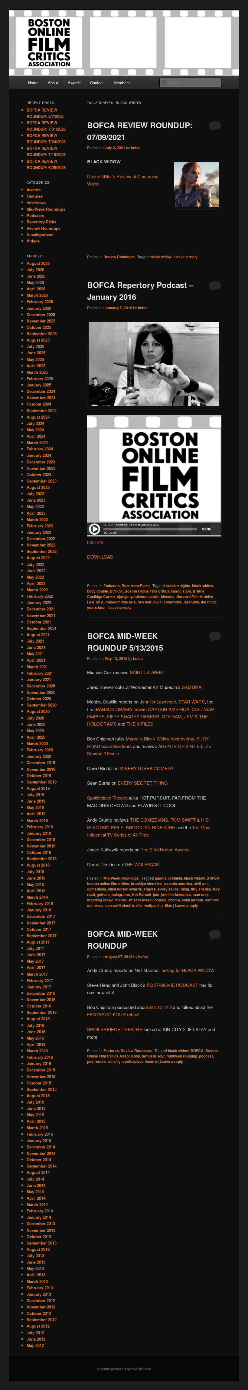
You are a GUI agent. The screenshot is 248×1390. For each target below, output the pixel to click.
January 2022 (39, 602)
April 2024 (36, 436)
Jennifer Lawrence (158, 701)
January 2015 (39, 1140)
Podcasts (111, 585)
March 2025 (37, 372)
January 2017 (39, 987)
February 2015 (40, 1134)
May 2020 (35, 730)
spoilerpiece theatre (139, 1061)
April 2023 (36, 513)
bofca (136, 147)
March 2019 (37, 820)
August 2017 (38, 942)
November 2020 (41, 692)
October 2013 (39, 1236)
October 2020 (39, 698)
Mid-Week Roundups (121, 878)
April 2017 (36, 967)
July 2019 (35, 794)
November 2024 (41, 397)
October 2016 (39, 1006)
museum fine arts (121, 602)
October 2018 (39, 852)
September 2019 (42, 782)
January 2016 (39, 1063)
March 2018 (37, 897)
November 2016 (41, 999)
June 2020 (36, 724)
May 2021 (35, 654)
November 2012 (41, 1307)
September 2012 (42, 1319)
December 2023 (41, 462)
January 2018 (39, 910)
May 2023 (35, 506)
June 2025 (36, 353)
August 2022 (38, 557)
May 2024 (35, 430)
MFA (100, 602)
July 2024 (35, 423)
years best (96, 607)
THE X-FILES (139, 723)
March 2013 (37, 1281)
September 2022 (42, 551)
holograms (121, 894)
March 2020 (37, 743)
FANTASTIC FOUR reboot (113, 1014)
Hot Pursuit (141, 894)
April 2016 (36, 1044)
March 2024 (37, 442)
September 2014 (42, 1166)
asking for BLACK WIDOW (188, 970)
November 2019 (41, 769)
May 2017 (35, 961)
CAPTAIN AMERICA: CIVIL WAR (181, 709)
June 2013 (36, 1262)
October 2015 (39, 1083)
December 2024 (41, 391)
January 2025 (39, 385)
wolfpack (152, 905)
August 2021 (38, 634)
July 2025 (35, 346)
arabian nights (178, 585)
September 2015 (42, 1089)
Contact (97, 82)
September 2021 (42, 628)
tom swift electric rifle (123, 905)
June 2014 (36, 1185)
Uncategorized (40, 234)
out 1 (157, 602)
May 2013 (35, 1268)
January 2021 (39, 679)
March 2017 (37, 974)
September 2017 (42, 935)
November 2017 (41, 923)
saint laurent (192, 900)
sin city (114, 1061)
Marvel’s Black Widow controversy (160, 738)
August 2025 (38, 340)
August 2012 (38, 1326)
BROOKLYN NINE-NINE (150, 827)
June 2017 (36, 954)
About (53, 82)
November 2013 (41, 1230)
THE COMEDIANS (149, 820)
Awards (74, 82)
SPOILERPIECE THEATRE (114, 1029)
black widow (161, 256)
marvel (121, 900)
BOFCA (116, 591)
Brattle (198, 591)
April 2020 (36, 737)
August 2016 (38, 1018)
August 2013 (38, 1249)
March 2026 (37, 295)
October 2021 (39, 622)
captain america (178, 883)
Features (111, 1050)
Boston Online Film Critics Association (158, 591)
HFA (90, 602)
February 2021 (40, 673)
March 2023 (37, 519)
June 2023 (36, 500)
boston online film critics (108, 883)
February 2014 (40, 1211)
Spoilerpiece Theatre (107, 797)
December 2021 (41, 609)
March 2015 (37, 1128)
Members (121, 82)
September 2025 (42, 333)
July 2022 (35, 564)
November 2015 (41, 1076)
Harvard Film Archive (194, 596)
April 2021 (36, 660)
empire (150, 889)
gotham (103, 894)
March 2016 (37, 1051)
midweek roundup (182, 1056)
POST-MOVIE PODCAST (172, 985)
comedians (96, 889)
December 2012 (41, 1300)
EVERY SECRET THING (143, 783)
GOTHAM (172, 716)
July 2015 (35, 1102)
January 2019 (39, 833)
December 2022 (41, 538)
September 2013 (42, 1243)
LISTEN (95, 542)
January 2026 (39, 308)
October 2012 (39, 1313)
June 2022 (36, 570)
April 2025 (36, 366)
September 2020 (42, 705)
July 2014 (35, 1179)
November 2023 (41, 468)
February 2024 (40, 449)
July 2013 (35, 1255)
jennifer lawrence (176, 894)
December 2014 (41, 1147)
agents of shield (168, 878)
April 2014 (36, 1198)
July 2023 (35, 493)
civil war (201, 883)
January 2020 (39, 756)
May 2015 (35, 1115)
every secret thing (173, 889)
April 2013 (36, 1275)
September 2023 (42, 481)
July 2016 (35, 1025)
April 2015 (36, 1121)
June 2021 (36, 647)
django (123, 596)
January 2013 (39, 1294)
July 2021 (35, 641)
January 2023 (39, 532)
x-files (167, 905)
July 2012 (35, 1332)
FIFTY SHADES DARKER (133, 716)
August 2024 (38, 417)
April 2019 (36, 814)
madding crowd (100, 900)
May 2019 (35, 807)
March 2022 (37, 590)
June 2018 (36, 878)
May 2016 (35, 1038)
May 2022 (35, 577)
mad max (201, 894)
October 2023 (39, 474)
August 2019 (38, 788)
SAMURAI (192, 687)
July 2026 (35, 269)
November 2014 (41, 1153)
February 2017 (40, 980)
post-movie (96, 1061)
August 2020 (38, 711)
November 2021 (41, 615)
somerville (173, 602)
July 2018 (35, 871)
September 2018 (42, 858)
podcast (206, 1056)
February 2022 (40, 596)
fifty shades (201, 889)
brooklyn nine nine (146, 883)
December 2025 (41, 314)
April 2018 (36, 891)
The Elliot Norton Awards (165, 849)
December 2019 (41, 762)
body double (97, 591)
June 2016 (36, 1031)
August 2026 (38, 263)
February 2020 (40, 750)
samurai (212, 900)
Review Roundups (119, 256)
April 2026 (36, 289)
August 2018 (38, 865)
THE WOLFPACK (141, 864)
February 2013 (40, 1288)
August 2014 (38, 1172)
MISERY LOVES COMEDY (146, 768)
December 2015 (41, 1070)
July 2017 (35, 948)
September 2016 (42, 1012)
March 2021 (37, 667)
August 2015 (38, 1095)
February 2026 (40, 301)
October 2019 (39, 775)
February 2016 (40, 1057)
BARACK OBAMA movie (120, 709)
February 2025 (40, 378)
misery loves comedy (147, 900)
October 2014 (39, 1159)
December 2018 (41, 839)
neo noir (145, 602)
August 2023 (38, 487)
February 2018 (40, 903)
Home (33, 82)
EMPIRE (96, 716)
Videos (33, 241)
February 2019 (40, 827)
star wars (95, 905)
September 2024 (42, 410)
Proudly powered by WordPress (124, 1369)
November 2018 (41, 846)
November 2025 (41, 321)
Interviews (36, 202)
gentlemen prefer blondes (152, 596)
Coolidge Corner (101, 596)
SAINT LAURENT (147, 672)
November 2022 (41, 545)
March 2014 (37, 1204)
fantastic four (153, 1056)
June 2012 (36, 1339)
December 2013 (41, 1223)
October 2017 (39, 929)
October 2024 (39, 404)
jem (156, 894)
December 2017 (41, 916)
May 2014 (35, 1192)
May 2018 (35, 884)
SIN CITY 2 (160, 1007)
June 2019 (36, 801)
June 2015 (36, 1108)
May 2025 (35, 359)
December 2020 (41, 686)
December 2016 (41, 993)
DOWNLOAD (100, 556)
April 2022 (36, 583)
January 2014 (39, 1217)
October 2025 (39, 327)
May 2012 (35, 1345)
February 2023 (40, 526)
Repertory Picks (136, 585)
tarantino (191, 602)
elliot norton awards (125, 889)
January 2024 (39, 455)
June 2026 (36, 276)
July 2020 (35, 718)
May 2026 (35, 282)
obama (174, 900)
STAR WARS (191, 701)
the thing (208, 602)
